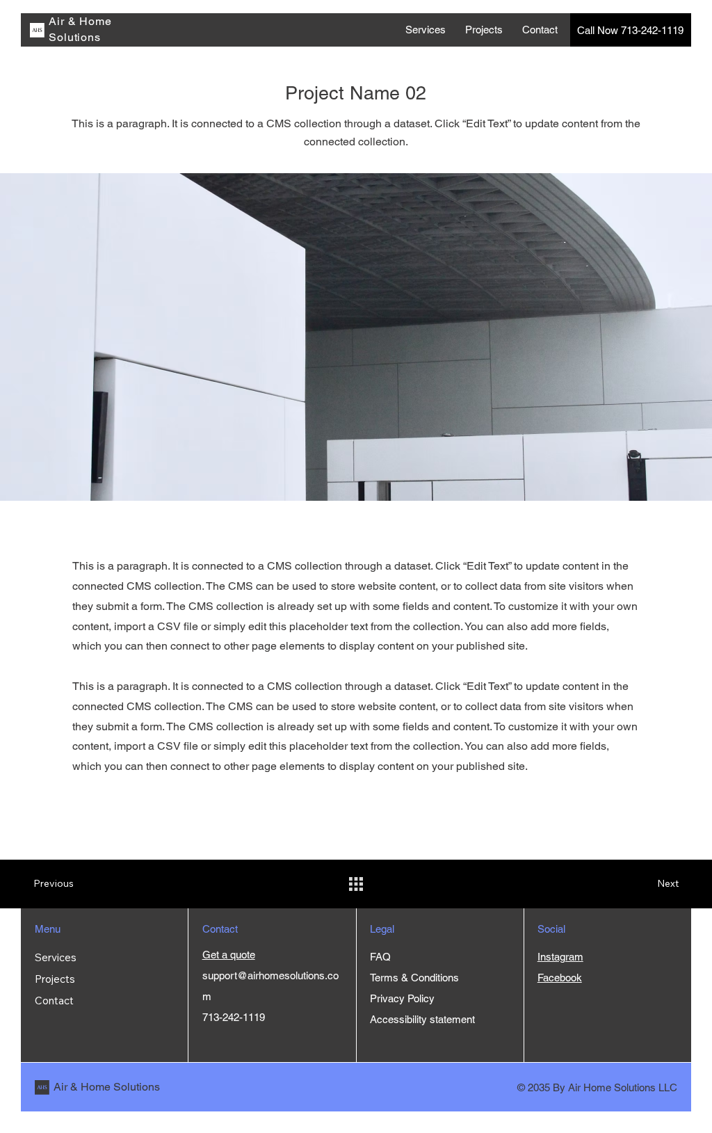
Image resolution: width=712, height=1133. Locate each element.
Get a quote (228, 955)
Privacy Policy (402, 998)
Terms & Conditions (416, 977)
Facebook (559, 977)
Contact (54, 1000)
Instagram (560, 957)
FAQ (380, 957)
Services (55, 957)
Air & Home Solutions (107, 1086)
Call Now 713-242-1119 (630, 30)
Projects (55, 979)
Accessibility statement (422, 1019)
